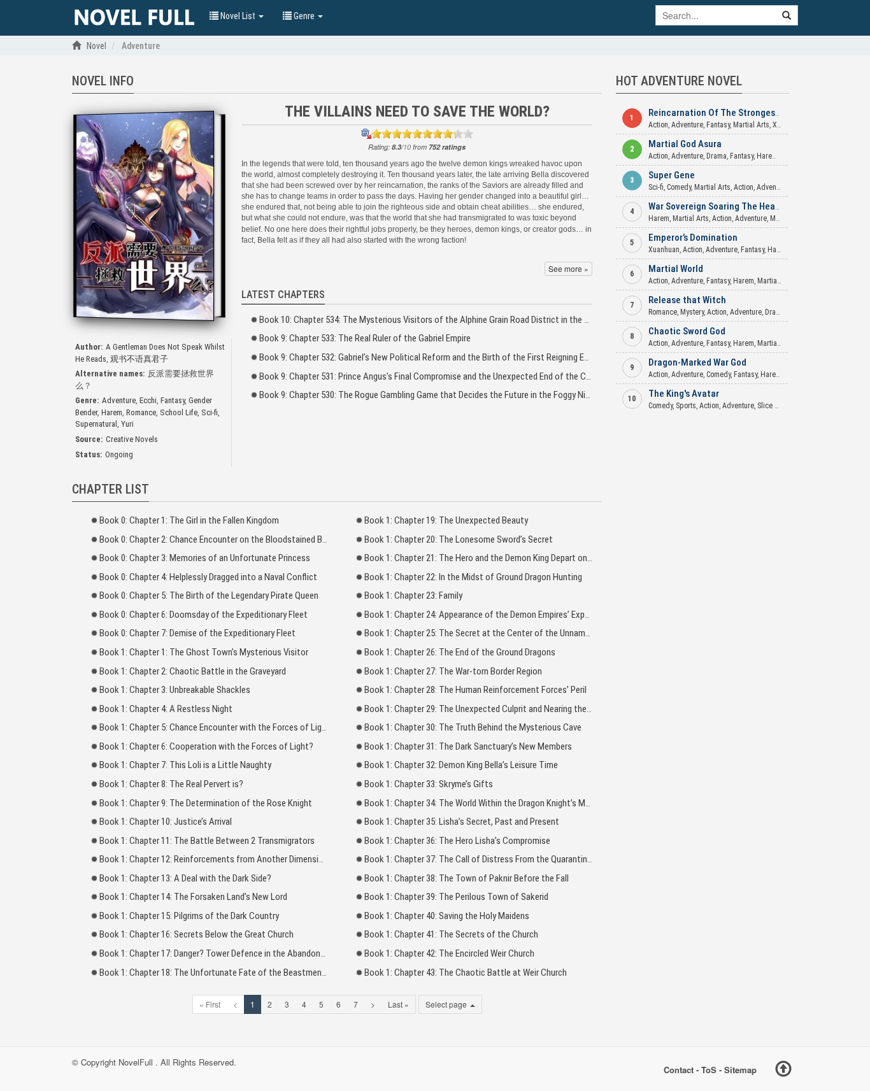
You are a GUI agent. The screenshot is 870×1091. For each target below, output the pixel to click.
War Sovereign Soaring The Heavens (721, 206)
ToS (709, 1069)
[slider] (422, 134)
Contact (679, 1069)
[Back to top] (783, 1071)
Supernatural (96, 424)
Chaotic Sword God (686, 331)
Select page (447, 1004)
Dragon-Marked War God (697, 362)
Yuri (127, 424)
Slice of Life (776, 405)
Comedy (679, 187)
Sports (686, 405)
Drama (716, 156)
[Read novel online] (134, 17)
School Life (178, 412)
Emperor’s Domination (693, 237)
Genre (304, 16)
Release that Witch (687, 300)
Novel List (237, 16)
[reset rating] (366, 134)
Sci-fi (209, 412)
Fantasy (172, 400)
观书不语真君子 (139, 359)
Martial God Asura (685, 144)
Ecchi (148, 400)
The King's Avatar (683, 393)
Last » (398, 1004)
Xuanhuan (664, 249)
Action (658, 124)
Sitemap (740, 1069)
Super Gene (671, 175)
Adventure (119, 400)
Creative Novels (132, 439)
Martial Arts (751, 124)
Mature (781, 218)
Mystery (692, 312)
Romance (141, 412)
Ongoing (119, 454)
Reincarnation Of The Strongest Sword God (736, 112)
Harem (111, 412)
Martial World (675, 269)
